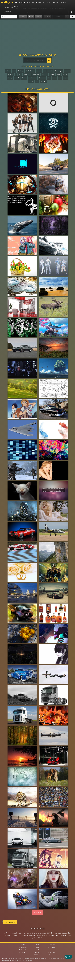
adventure (36, 74)
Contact (12, 960)
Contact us (37, 952)
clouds (31, 81)
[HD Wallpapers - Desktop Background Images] (7, 2)
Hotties (48, 17)
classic (50, 71)
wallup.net (4, 958)
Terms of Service (52, 950)
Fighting (44, 74)
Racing (10, 78)
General (23, 17)
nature (8, 71)
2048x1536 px (30, 71)
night (65, 78)
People (39, 17)
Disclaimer (52, 955)
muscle (17, 78)
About (37, 947)
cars (14, 71)
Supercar (27, 74)
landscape (58, 71)
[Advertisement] (37, 37)
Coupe (52, 74)
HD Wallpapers (37, 955)
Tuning (65, 74)
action (39, 71)
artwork (10, 74)
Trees (24, 78)
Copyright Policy (52, 947)
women (43, 81)
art (45, 71)
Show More (37, 912)
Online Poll (37, 950)
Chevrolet (42, 78)
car (37, 81)
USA (49, 78)
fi (11, 936)
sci (20, 74)
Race (58, 74)
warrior (67, 71)
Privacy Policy (52, 952)
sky (60, 78)
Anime (31, 17)
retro (54, 78)
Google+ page (22, 952)
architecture (32, 78)
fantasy (20, 71)
